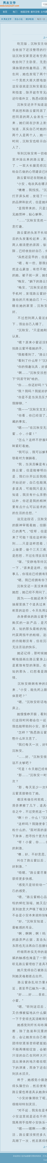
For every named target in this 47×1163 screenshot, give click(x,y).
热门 (15, 12)
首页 (5, 12)
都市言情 (35, 12)
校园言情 (25, 12)
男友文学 (9, 4)
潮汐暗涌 (30, 19)
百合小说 (19, 19)
